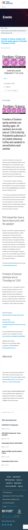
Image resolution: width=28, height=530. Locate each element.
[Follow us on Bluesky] (5, 525)
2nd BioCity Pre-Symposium (10, 425)
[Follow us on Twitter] (3, 525)
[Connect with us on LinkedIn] (8, 525)
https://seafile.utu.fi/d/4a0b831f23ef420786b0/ (13, 336)
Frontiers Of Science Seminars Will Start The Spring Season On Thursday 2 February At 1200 (13, 32)
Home (2, 28)
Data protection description (14, 517)
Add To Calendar (12, 90)
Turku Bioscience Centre (9, 516)
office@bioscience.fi (11, 506)
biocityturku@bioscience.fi (10, 265)
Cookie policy (4, 517)
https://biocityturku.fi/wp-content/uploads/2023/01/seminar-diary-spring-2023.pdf (14, 324)
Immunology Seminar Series (10, 461)
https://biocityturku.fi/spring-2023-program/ (13, 315)
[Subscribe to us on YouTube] (11, 525)
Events (5, 28)
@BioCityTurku (16, 382)
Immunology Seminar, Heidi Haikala (12, 443)
